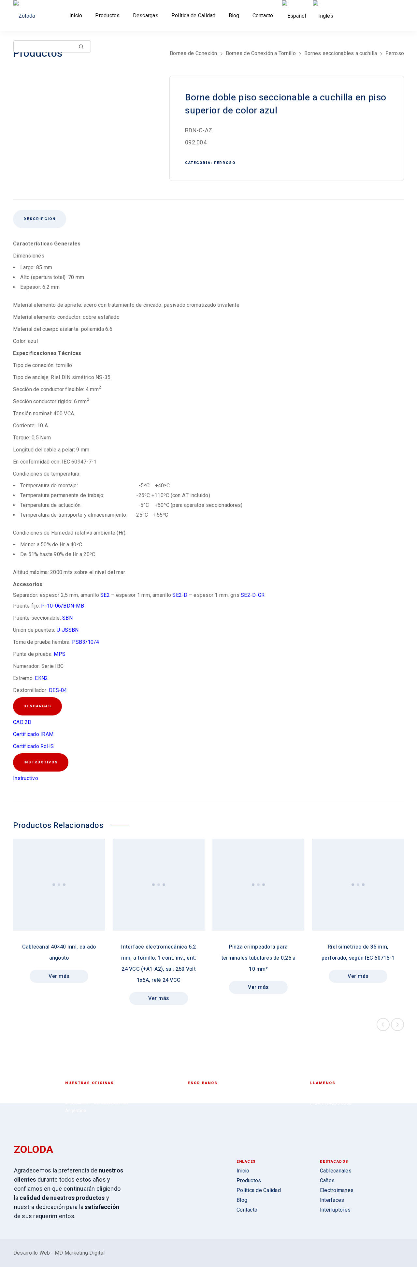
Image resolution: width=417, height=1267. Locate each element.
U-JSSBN (68, 630)
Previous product (383, 1024)
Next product (397, 1024)
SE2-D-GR (253, 595)
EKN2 (41, 678)
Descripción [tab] (39, 219)
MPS (59, 654)
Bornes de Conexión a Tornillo (261, 53)
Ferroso (394, 53)
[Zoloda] (26, 16)
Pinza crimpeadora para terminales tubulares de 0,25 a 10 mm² (258, 958)
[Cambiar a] (295, 16)
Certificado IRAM (33, 734)
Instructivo (25, 778)
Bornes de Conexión (193, 53)
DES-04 (58, 690)
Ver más (59, 976)
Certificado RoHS (33, 746)
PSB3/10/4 (85, 642)
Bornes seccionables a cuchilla (340, 53)
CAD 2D (22, 722)
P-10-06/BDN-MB (62, 606)
